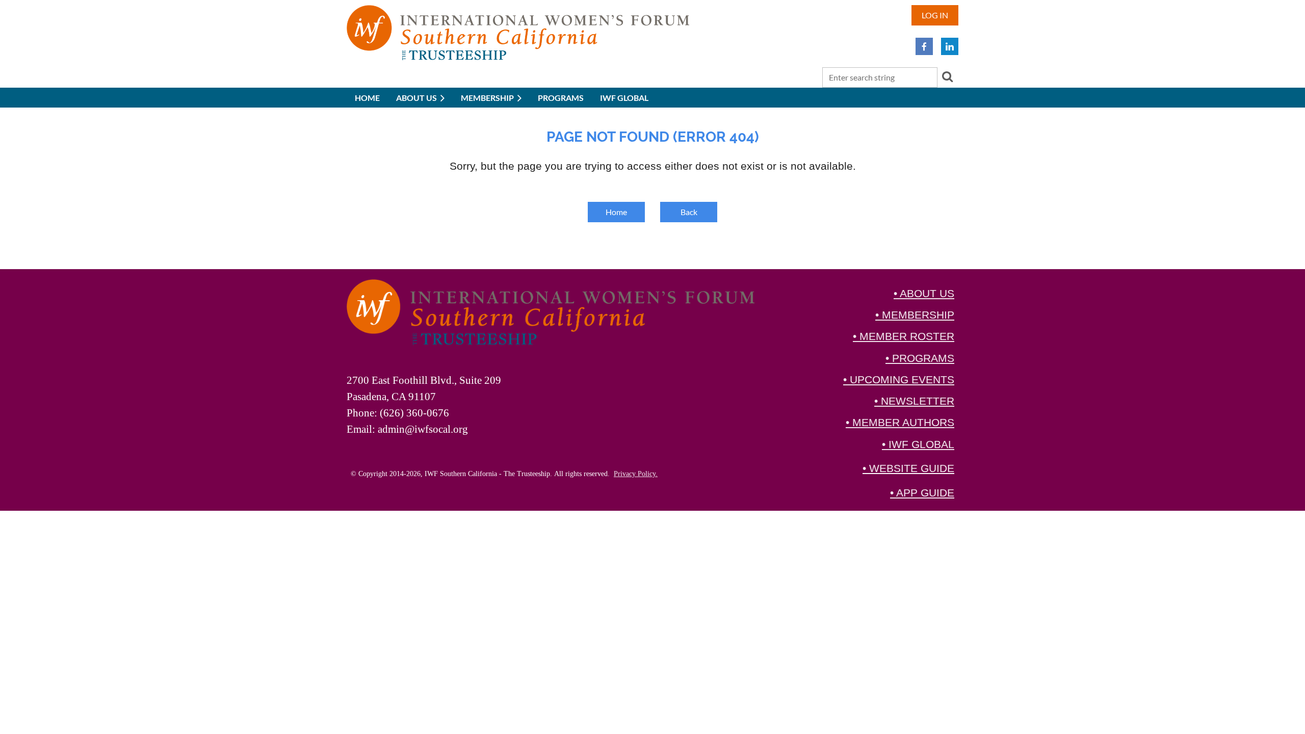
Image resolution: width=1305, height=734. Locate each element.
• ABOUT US (924, 293)
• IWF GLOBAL (918, 444)
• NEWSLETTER (914, 401)
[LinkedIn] (949, 46)
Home (616, 212)
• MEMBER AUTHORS (900, 422)
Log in (935, 15)
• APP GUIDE (922, 493)
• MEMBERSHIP (914, 315)
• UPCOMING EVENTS (898, 380)
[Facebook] (924, 46)
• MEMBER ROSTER (903, 336)
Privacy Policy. (636, 474)
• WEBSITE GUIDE (908, 468)
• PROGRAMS (919, 358)
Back (689, 212)
